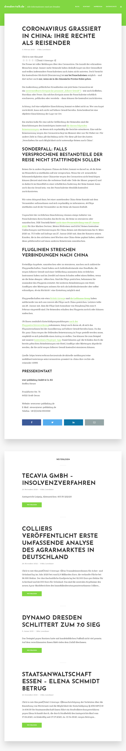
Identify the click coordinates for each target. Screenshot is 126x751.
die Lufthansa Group (80, 298)
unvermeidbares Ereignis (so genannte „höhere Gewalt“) (53, 91)
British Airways (57, 298)
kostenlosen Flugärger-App (47, 340)
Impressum (98, 6)
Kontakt (86, 6)
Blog (77, 6)
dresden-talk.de (14, 6)
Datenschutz (111, 6)
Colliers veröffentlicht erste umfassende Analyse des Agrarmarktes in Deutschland (60, 543)
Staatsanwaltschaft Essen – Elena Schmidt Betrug (61, 682)
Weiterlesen (32, 505)
